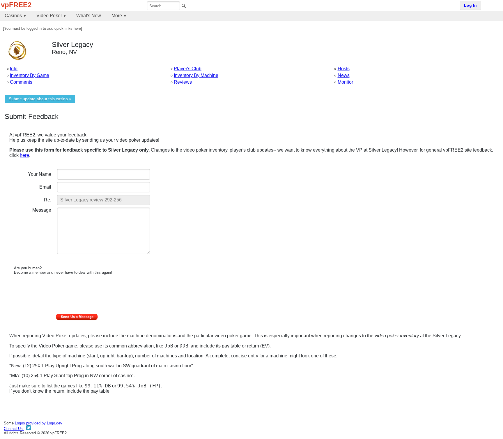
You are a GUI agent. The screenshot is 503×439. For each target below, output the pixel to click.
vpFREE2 (16, 5)
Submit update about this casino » (40, 99)
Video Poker (49, 15)
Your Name (39, 174)
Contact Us (14, 428)
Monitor (345, 82)
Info (13, 68)
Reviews (183, 82)
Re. (47, 199)
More (116, 15)
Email (45, 187)
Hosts (344, 68)
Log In (470, 5)
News (344, 75)
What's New (88, 15)
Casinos (13, 15)
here (24, 155)
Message (41, 210)
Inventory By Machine (196, 75)
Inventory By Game (29, 75)
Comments (21, 82)
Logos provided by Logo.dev (38, 423)
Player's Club (187, 68)
